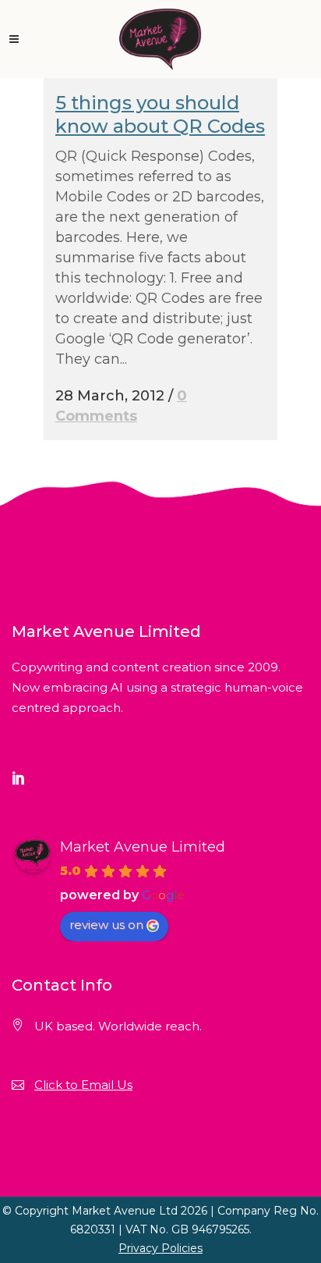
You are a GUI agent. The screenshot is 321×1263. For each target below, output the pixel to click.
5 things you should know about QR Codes (160, 114)
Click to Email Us (83, 1084)
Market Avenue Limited (142, 847)
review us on (106, 924)
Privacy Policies (160, 1248)
